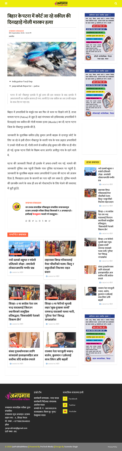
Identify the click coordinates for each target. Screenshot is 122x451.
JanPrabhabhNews (20, 446)
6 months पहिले (17, 272)
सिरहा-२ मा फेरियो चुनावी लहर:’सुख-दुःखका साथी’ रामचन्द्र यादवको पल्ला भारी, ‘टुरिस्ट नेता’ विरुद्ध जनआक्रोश (59, 311)
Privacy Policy (112, 447)
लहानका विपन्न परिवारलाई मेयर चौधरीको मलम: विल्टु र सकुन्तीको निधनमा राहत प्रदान (59, 266)
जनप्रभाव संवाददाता (16, 31)
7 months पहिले (53, 324)
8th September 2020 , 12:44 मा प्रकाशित (20, 35)
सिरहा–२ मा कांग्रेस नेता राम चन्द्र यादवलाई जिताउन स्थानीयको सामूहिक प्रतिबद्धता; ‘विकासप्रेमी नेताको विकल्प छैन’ (24, 311)
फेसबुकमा (37, 214)
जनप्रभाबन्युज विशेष (16, 254)
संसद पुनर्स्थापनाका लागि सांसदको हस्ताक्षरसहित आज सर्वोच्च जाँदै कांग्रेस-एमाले (23, 355)
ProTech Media (46, 446)
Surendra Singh (71, 446)
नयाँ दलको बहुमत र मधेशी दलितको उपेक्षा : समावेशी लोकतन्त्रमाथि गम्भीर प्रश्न (22, 264)
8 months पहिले (17, 363)
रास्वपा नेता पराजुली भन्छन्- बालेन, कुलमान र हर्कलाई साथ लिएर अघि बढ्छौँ (59, 355)
